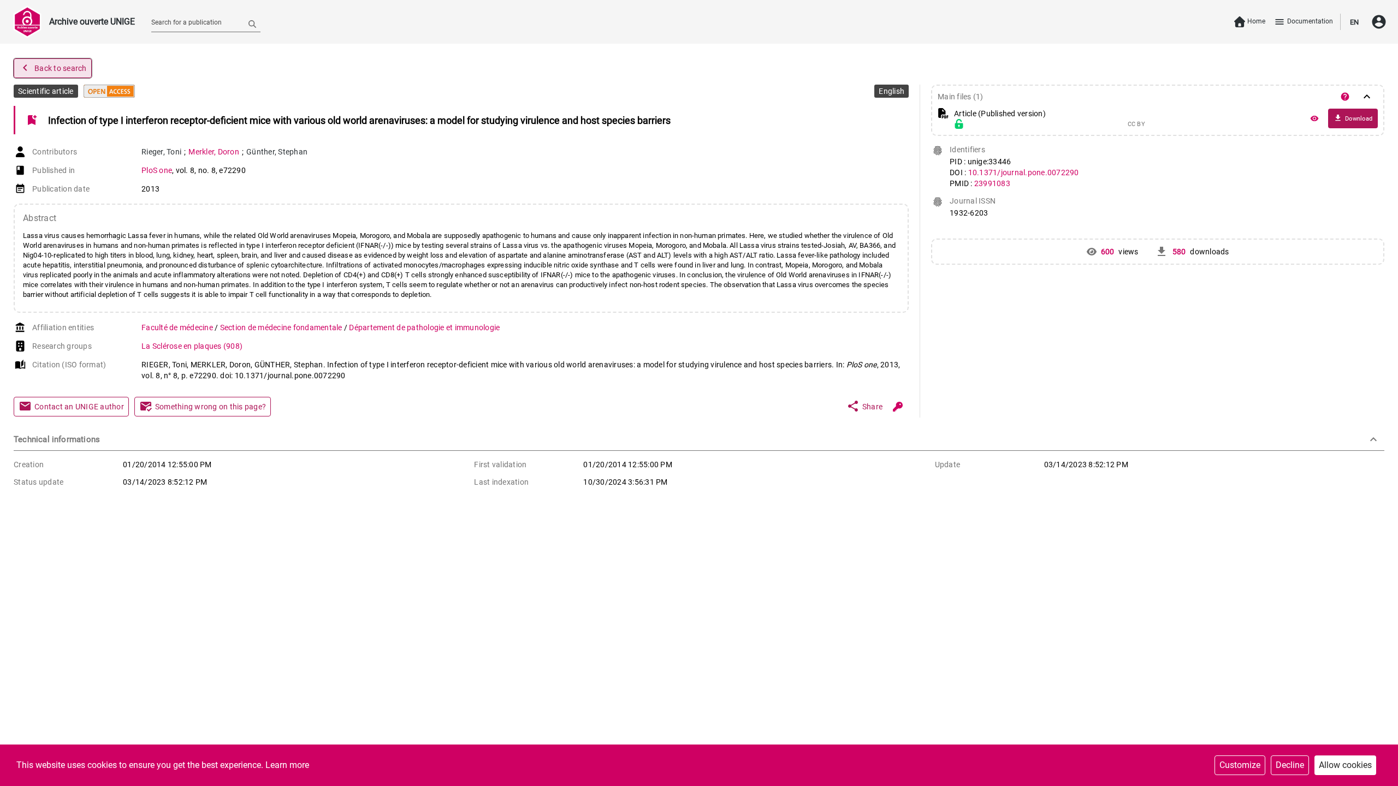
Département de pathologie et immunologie (424, 327)
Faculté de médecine (178, 327)
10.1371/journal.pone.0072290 (1023, 172)
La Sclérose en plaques (191, 346)
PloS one (156, 170)
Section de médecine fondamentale (282, 327)
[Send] (252, 23)
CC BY (1136, 124)
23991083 (992, 183)
